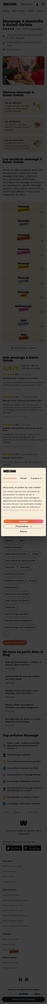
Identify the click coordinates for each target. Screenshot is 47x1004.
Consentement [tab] (9, 478)
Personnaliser (22, 526)
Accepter (23, 521)
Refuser (23, 531)
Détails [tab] (23, 478)
